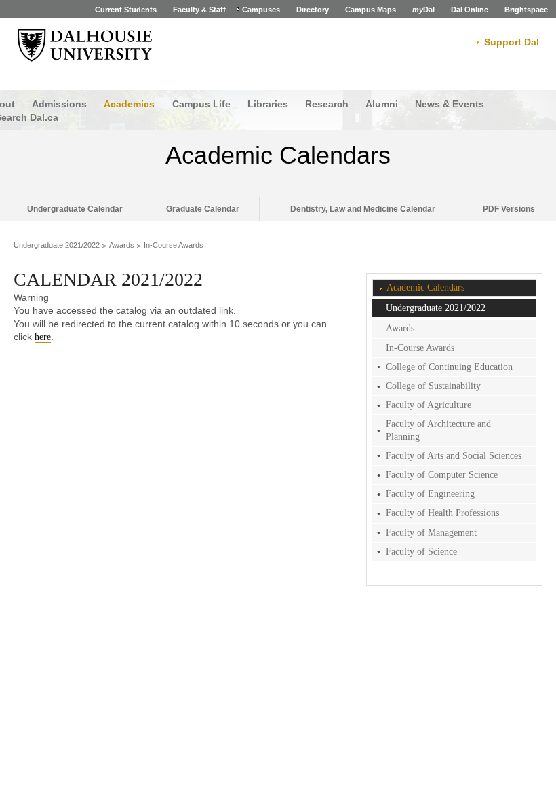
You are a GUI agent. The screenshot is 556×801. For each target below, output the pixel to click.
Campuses (261, 9)
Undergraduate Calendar (75, 209)
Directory (312, 9)
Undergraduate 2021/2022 (57, 245)
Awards (121, 245)
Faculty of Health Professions (442, 513)
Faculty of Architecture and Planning (438, 430)
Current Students (126, 9)
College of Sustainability (433, 386)
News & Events (449, 103)
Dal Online (469, 9)
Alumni (381, 103)
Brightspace (526, 9)
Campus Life (201, 103)
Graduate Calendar (202, 209)
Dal (423, 9)
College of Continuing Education (449, 367)
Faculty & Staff (199, 9)
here (43, 337)
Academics (129, 103)
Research (327, 103)
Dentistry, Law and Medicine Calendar (362, 209)
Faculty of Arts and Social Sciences (453, 456)
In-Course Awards (173, 245)
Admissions (59, 103)
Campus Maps (370, 9)
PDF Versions (509, 209)
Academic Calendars (278, 155)
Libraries (267, 103)
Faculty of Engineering (430, 494)
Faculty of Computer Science (442, 475)
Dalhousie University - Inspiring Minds (85, 45)
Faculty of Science (421, 551)
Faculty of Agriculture (428, 405)
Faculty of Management (431, 532)
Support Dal (511, 42)
